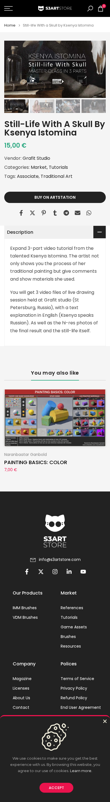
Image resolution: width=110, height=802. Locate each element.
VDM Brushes (25, 617)
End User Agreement (81, 707)
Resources (71, 646)
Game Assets (74, 627)
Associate (28, 176)
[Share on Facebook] (21, 213)
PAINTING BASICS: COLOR (35, 462)
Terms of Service (77, 678)
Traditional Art (56, 176)
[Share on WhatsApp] (89, 213)
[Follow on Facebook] (27, 571)
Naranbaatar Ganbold (25, 454)
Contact (21, 707)
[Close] (105, 721)
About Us (21, 698)
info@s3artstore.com (60, 559)
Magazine (22, 678)
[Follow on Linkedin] (69, 571)
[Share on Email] (77, 213)
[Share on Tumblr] (55, 213)
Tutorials (58, 167)
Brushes (68, 636)
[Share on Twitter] (32, 213)
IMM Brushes (25, 608)
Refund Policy (74, 698)
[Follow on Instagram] (55, 571)
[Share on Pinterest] (44, 213)
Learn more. (81, 770)
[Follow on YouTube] (83, 571)
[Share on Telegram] (66, 213)
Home (10, 25)
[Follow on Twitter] (41, 571)
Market (39, 167)
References (72, 608)
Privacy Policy (74, 688)
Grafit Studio (36, 158)
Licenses (21, 688)
